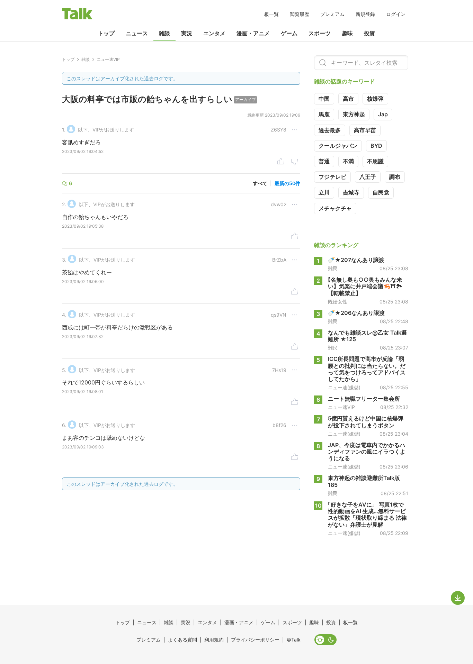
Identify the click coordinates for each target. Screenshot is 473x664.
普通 (324, 161)
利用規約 (214, 640)
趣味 (347, 33)
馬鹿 (324, 114)
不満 (348, 161)
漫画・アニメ (253, 33)
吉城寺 (351, 192)
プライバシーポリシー (255, 640)
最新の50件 (287, 183)
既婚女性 (337, 301)
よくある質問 (182, 640)
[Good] (280, 162)
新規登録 (365, 14)
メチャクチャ (335, 208)
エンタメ (214, 33)
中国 (324, 98)
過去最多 (330, 130)
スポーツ (320, 33)
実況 (186, 33)
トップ (106, 33)
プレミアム (332, 14)
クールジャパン (338, 145)
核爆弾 (375, 98)
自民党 (381, 192)
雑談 (164, 33)
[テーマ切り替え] (325, 639)
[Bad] (294, 162)
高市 (348, 98)
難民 (333, 268)
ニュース (137, 33)
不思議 (375, 161)
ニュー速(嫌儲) (344, 387)
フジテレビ (332, 176)
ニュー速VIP (341, 407)
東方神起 (354, 114)
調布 (394, 176)
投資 (369, 33)
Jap (383, 114)
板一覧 (271, 14)
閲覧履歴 (299, 14)
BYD (376, 145)
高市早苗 (365, 130)
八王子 (367, 176)
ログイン (395, 14)
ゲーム (289, 33)
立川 (324, 192)
